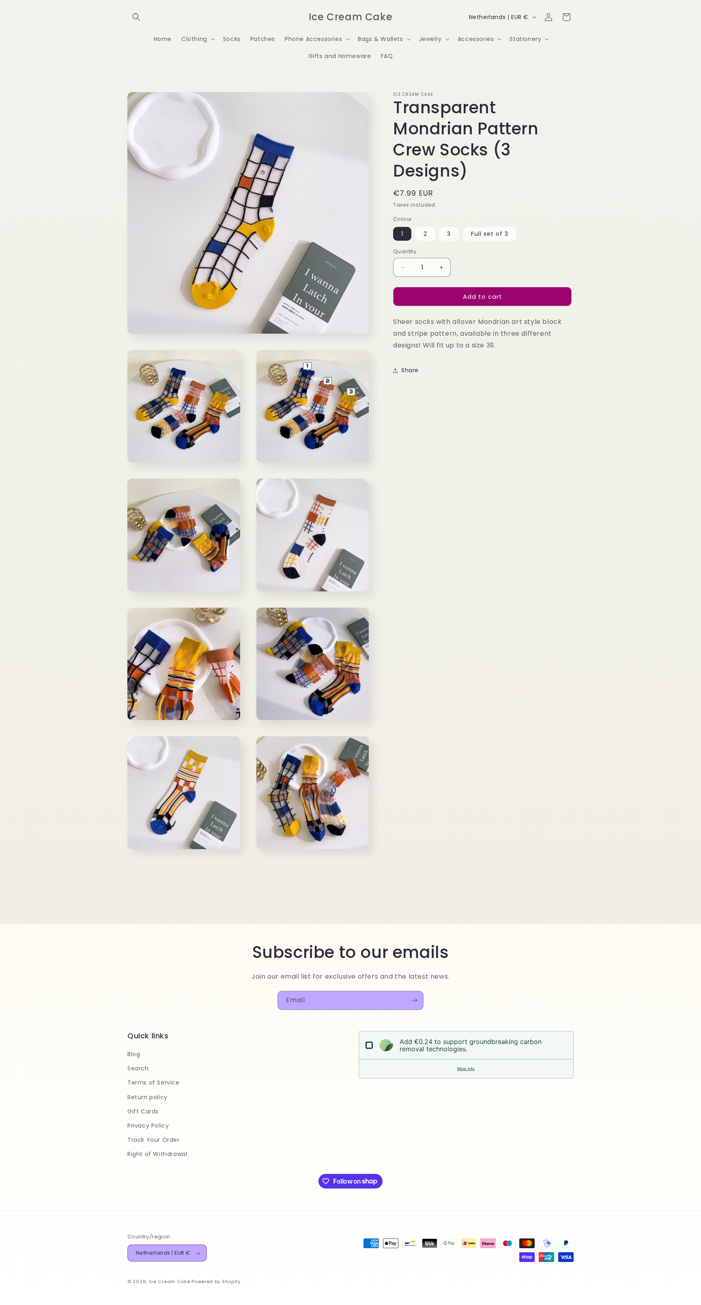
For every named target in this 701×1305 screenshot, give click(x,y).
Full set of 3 (489, 234)
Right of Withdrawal (157, 1154)
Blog (133, 1054)
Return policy (147, 1097)
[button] (136, 17)
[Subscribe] (414, 1000)
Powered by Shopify (216, 1281)
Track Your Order (153, 1140)
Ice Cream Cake (169, 1281)
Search (138, 1068)
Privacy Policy (148, 1126)
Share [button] (410, 370)
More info (466, 1068)
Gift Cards (143, 1111)
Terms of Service (153, 1083)
